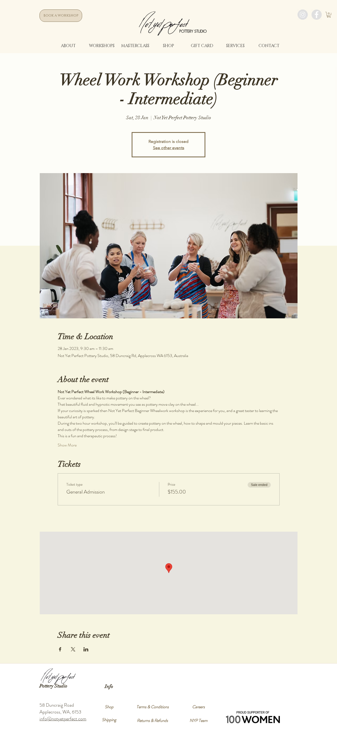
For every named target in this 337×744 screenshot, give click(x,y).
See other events (168, 147)
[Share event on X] (73, 649)
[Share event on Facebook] (60, 649)
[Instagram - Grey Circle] (303, 14)
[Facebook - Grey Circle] (316, 14)
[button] (328, 15)
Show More (67, 445)
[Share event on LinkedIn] (85, 649)
